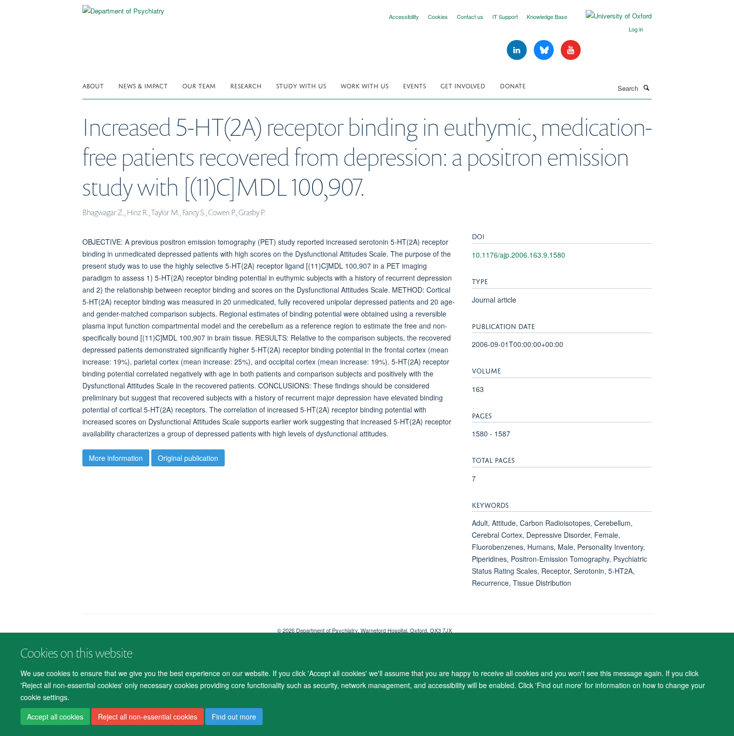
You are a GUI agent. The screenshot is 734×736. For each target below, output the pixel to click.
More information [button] (116, 458)
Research (246, 85)
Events (414, 85)
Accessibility (404, 16)
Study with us (301, 85)
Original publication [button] (188, 458)
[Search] (646, 87)
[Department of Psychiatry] (123, 7)
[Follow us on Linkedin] (518, 50)
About (93, 85)
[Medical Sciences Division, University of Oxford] (172, 626)
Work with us (364, 85)
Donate (513, 85)
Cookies (438, 16)
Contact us (470, 16)
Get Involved (462, 85)
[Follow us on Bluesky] (545, 50)
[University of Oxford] (611, 16)
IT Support (505, 16)
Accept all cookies (55, 717)
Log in (636, 29)
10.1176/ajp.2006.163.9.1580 (518, 255)
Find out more (234, 717)
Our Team (199, 85)
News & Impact (143, 85)
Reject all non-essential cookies (147, 717)
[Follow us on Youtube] (571, 50)
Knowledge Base (547, 16)
